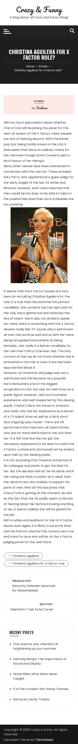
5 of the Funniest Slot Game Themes (40, 689)
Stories (39, 101)
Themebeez (44, 740)
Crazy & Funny (39, 9)
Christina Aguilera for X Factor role (38, 563)
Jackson (41, 108)
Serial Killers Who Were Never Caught (35, 676)
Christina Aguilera (25, 556)
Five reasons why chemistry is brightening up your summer (35, 646)
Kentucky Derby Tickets (31, 699)
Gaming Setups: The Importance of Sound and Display (39, 661)
